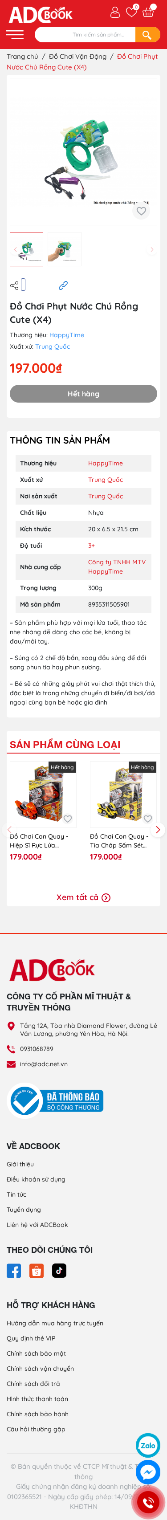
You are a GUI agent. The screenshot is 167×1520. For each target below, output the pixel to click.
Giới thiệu (20, 1164)
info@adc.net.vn (44, 1064)
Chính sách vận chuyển (40, 1369)
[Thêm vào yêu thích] (141, 211)
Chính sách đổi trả (33, 1384)
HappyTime (66, 335)
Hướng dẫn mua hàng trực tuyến (55, 1323)
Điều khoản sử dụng (36, 1179)
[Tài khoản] (115, 11)
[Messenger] (148, 1472)
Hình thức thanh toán (37, 1399)
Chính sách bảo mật (36, 1353)
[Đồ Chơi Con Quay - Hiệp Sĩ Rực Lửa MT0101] (43, 794)
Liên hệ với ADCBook (37, 1225)
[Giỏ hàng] (148, 12)
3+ (91, 546)
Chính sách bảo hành (38, 1414)
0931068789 (36, 1049)
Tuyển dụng (24, 1210)
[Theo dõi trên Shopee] (37, 1270)
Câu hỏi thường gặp (36, 1429)
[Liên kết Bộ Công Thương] (57, 1100)
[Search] (147, 34)
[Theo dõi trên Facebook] (15, 1270)
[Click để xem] (83, 151)
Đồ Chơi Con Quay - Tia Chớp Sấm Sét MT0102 (119, 841)
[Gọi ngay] (148, 1502)
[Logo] (83, 969)
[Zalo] (148, 1445)
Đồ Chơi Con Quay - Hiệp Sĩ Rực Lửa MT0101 (39, 841)
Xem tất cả (79, 897)
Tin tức (16, 1194)
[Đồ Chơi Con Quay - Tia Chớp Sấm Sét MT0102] (123, 794)
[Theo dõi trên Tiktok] (59, 1270)
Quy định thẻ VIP (31, 1338)
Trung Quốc (52, 346)
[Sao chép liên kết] (63, 285)
